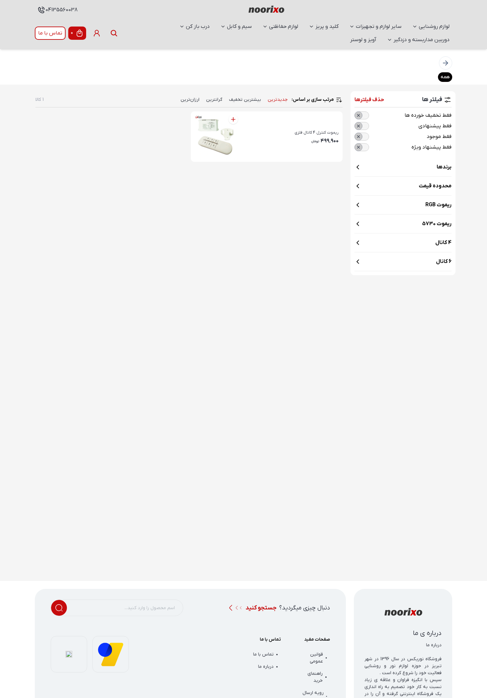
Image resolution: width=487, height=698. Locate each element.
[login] (97, 33)
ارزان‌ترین (190, 99)
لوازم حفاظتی (283, 26)
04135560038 (61, 10)
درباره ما (266, 667)
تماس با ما (50, 33)
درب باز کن (198, 26)
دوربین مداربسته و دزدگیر (422, 39)
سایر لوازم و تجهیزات (379, 26)
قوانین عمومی (316, 658)
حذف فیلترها (369, 99)
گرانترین (214, 99)
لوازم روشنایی (434, 26)
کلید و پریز (327, 26)
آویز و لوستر (363, 39)
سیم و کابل (239, 26)
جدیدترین (278, 99)
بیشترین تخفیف (245, 99)
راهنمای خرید (315, 677)
